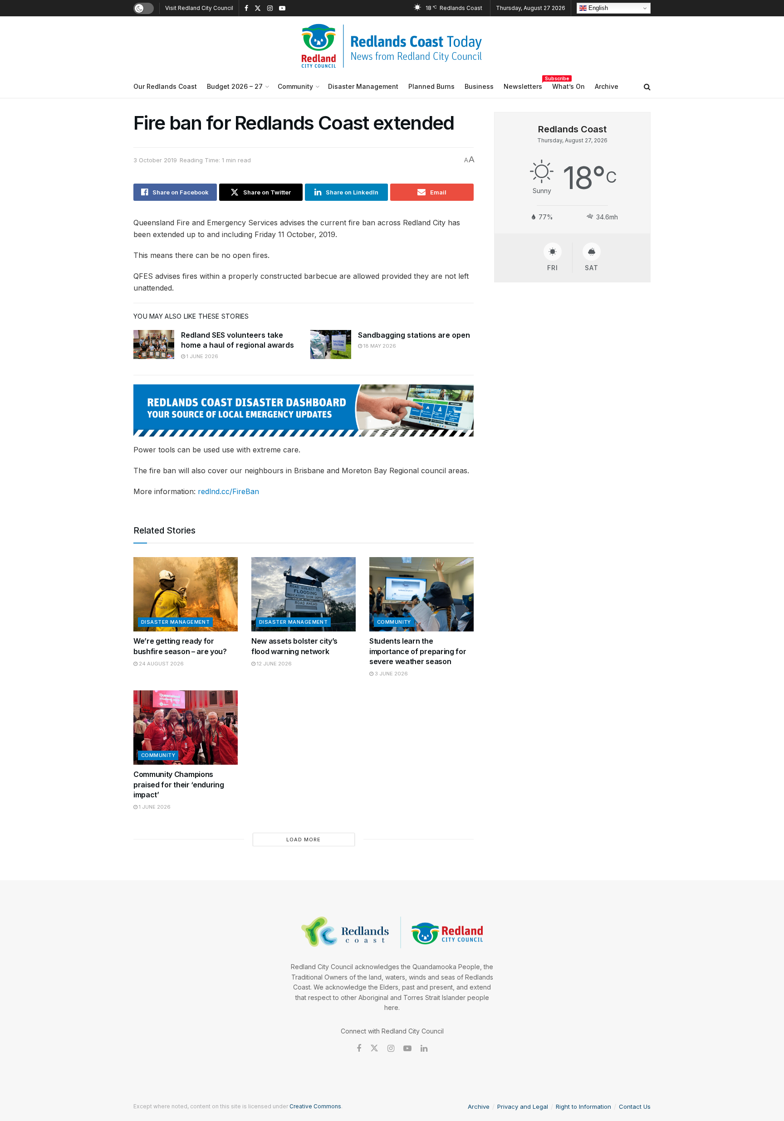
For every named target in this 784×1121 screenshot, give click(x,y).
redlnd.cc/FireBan (228, 491)
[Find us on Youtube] (282, 8)
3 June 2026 (390, 673)
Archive (606, 86)
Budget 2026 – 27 (235, 86)
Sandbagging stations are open (414, 335)
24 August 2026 (160, 663)
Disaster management (175, 622)
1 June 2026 (201, 356)
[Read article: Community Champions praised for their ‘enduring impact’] (185, 727)
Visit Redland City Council (199, 8)
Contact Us (635, 1106)
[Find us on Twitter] (258, 8)
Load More (303, 839)
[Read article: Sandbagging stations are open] (330, 344)
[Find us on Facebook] (246, 8)
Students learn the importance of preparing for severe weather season (417, 651)
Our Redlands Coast (165, 86)
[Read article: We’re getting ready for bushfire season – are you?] (185, 594)
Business (479, 86)
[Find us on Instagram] (270, 8)
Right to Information (583, 1106)
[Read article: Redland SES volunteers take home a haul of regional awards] (153, 344)
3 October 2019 (155, 160)
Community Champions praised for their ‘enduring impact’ (178, 784)
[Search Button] (647, 86)
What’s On (568, 86)
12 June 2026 (273, 663)
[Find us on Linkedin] (424, 1048)
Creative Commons (315, 1106)
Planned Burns (431, 86)
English (597, 8)
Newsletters (523, 85)
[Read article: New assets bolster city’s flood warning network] (303, 594)
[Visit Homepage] (392, 45)
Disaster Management (363, 86)
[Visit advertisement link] (303, 410)
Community (295, 86)
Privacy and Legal (522, 1106)
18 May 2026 (379, 346)
